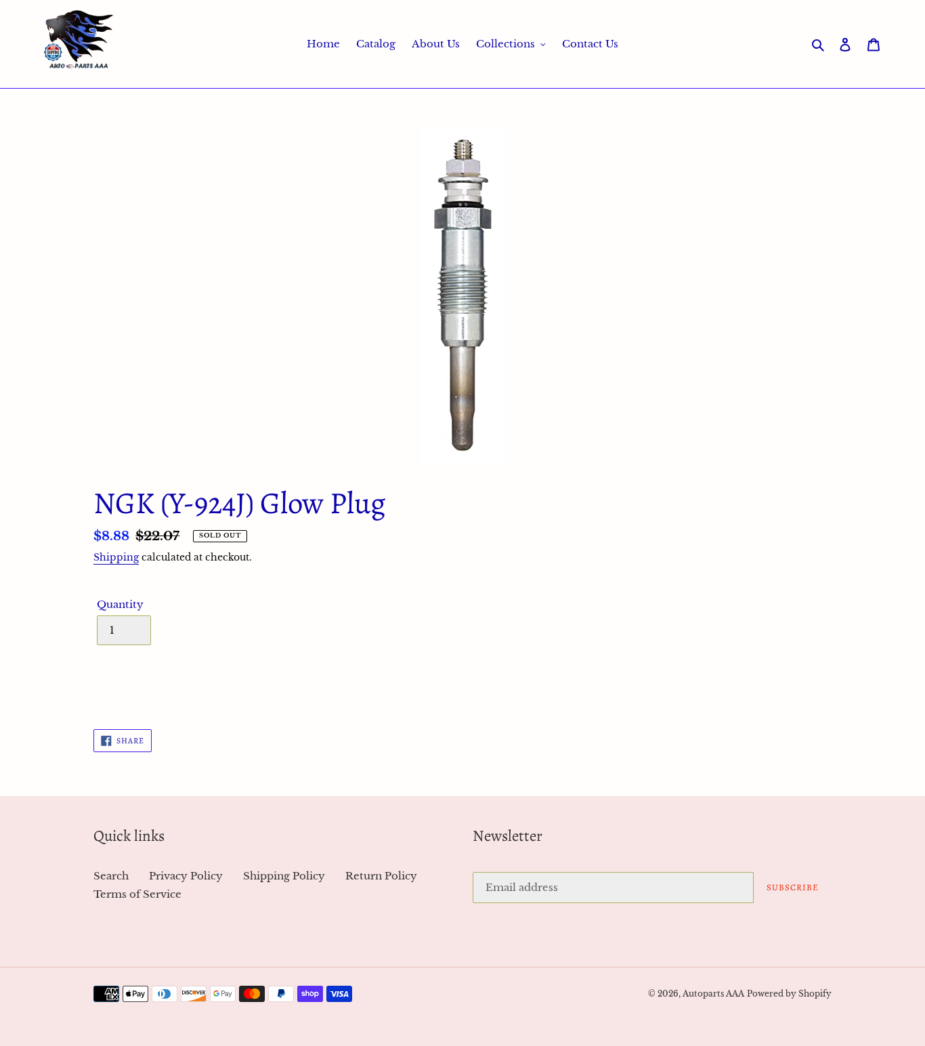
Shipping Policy (284, 875)
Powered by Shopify (789, 993)
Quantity (120, 604)
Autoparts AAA (713, 993)
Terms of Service (137, 894)
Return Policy (381, 875)
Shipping (116, 557)
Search (111, 875)
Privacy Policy (186, 875)
